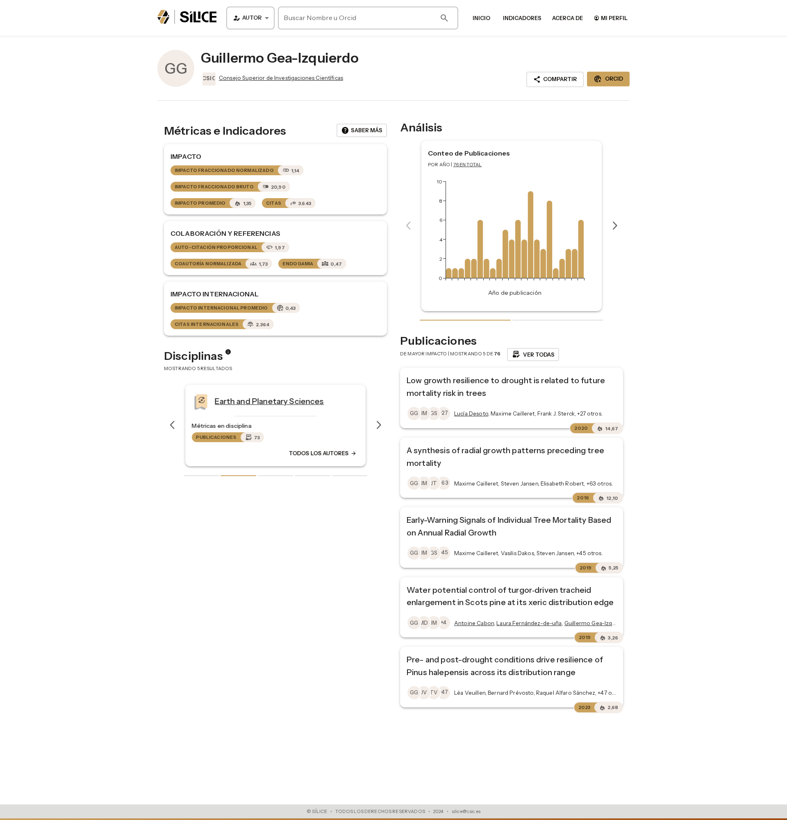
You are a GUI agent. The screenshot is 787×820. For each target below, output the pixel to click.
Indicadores (522, 18)
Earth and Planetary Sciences (269, 401)
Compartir (555, 79)
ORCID (608, 79)
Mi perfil (611, 17)
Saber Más (361, 131)
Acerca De (567, 18)
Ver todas (533, 354)
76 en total (467, 164)
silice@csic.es (466, 811)
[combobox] (250, 18)
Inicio (481, 18)
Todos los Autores (323, 453)
